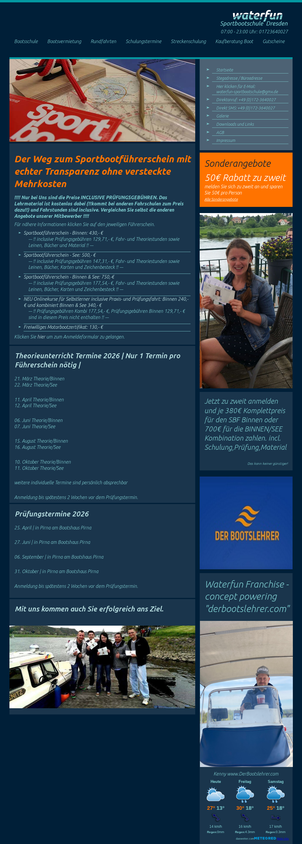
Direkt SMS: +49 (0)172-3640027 (245, 108)
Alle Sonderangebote (221, 199)
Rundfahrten (103, 41)
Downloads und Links (235, 124)
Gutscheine (273, 41)
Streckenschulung (188, 41)
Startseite (224, 70)
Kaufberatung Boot (234, 41)
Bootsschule (26, 41)
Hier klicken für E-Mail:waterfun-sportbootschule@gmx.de (247, 89)
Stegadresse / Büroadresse (239, 78)
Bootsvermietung (64, 41)
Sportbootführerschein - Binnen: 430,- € (101, 239)
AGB (220, 132)
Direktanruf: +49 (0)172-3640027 (246, 99)
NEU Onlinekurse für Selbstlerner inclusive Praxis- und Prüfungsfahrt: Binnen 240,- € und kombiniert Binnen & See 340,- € (106, 308)
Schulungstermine (143, 41)
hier (41, 336)
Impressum (225, 140)
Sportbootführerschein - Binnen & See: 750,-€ (101, 283)
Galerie (222, 116)
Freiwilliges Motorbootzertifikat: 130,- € (63, 327)
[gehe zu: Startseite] (254, 25)
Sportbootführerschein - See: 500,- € (101, 261)
